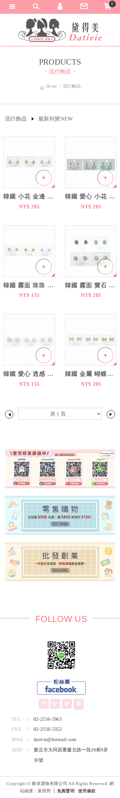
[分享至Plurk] (79, 704)
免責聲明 (66, 790)
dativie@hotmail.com (55, 739)
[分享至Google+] (55, 704)
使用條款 (87, 790)
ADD (17, 749)
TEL (16, 719)
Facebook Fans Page (61, 687)
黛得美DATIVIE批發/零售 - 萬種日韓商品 (60, 30)
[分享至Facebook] (44, 704)
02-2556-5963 (48, 719)
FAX (16, 729)
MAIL (18, 739)
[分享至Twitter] (67, 704)
